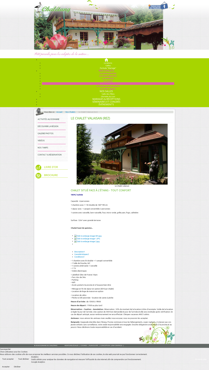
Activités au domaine (48, 119)
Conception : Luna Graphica (111, 345)
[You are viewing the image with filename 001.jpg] (88, 236)
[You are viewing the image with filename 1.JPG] (87, 238)
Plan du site (93, 345)
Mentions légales (71, 345)
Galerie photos (45, 133)
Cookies (83, 345)
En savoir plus (201, 359)
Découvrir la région (48, 126)
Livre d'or (51, 167)
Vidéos (41, 140)
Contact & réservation (50, 155)
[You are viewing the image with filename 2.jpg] (87, 241)
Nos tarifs (43, 147)
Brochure (51, 175)
